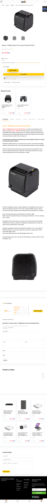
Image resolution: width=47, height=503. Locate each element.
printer (12, 5)
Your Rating (5, 328)
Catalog (18, 490)
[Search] (45, 1)
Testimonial (26, 482)
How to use (26, 484)
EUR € (44, 10)
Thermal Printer (37, 62)
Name (4, 350)
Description (5, 119)
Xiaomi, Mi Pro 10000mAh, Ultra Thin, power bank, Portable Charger (23, 412)
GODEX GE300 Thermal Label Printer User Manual (7, 106)
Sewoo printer (32, 62)
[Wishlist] (17, 501)
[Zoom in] (43, 374)
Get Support (24, 74)
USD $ (44, 8)
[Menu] (1, 1)
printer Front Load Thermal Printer (18, 129)
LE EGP (44, 7)
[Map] (23, 382)
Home (3, 5)
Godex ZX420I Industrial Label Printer (22, 105)
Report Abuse (5, 58)
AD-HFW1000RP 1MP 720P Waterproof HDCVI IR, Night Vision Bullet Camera (23, 434)
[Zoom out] (43, 376)
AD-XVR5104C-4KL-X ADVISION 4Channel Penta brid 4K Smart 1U (8, 434)
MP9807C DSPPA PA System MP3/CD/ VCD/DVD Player (8, 412)
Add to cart (12, 70)
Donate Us (26, 485)
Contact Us (18, 486)
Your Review (5, 331)
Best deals (18, 488)
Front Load (16, 62)
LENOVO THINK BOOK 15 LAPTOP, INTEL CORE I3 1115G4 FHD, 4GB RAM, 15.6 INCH (37, 434)
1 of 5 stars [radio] (8, 327)
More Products (32, 119)
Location (25, 119)
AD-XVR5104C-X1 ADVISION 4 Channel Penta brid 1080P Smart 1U (36, 412)
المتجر (7, 5)
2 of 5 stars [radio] (9, 327)
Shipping (12, 119)
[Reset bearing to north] (43, 378)
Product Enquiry (40, 119)
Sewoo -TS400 (26, 62)
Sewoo (3, 60)
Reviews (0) (18, 119)
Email (4, 355)
